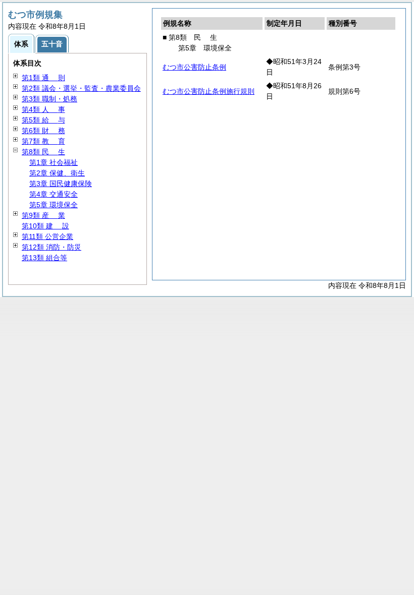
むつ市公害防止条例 (194, 67)
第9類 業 (43, 215)
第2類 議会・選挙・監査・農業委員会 (81, 88)
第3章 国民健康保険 (60, 184)
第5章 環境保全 (53, 205)
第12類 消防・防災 (51, 247)
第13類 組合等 (44, 258)
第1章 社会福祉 (53, 162)
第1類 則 (43, 78)
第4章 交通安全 (53, 194)
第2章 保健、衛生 (57, 173)
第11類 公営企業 (47, 236)
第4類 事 (43, 109)
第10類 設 (45, 226)
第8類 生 (43, 152)
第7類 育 (43, 141)
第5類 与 (43, 120)
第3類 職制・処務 (49, 99)
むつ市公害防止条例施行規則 (208, 91)
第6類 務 (43, 131)
